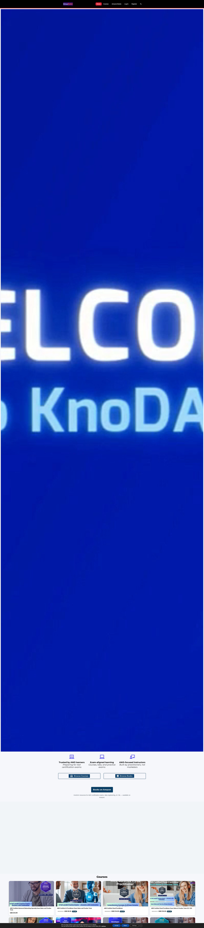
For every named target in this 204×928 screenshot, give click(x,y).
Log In (126, 4)
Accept (116, 925)
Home (99, 4)
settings (104, 926)
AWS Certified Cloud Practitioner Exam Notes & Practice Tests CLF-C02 (172, 898)
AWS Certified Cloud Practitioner (125, 898)
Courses (106, 4)
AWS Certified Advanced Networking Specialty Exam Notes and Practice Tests (31, 898)
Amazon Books (116, 4)
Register (134, 4)
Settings (134, 925)
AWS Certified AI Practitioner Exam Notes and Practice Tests (78, 898)
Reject (125, 925)
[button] (140, 4)
